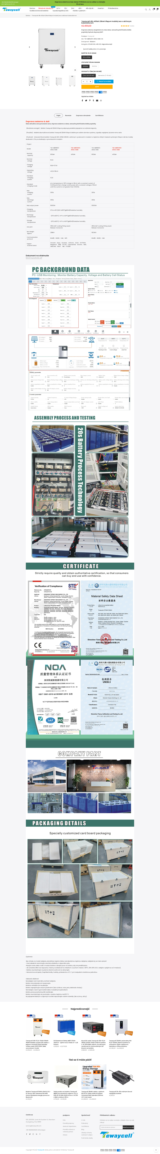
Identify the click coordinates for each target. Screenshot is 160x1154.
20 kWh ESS (91, 44)
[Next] (75, 47)
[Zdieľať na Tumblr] (93, 100)
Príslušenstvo (113, 8)
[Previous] (29, 47)
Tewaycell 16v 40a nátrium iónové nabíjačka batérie (120, 1092)
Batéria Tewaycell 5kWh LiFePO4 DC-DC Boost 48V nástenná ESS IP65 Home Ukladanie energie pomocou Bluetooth (38, 1094)
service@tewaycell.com (8, 4)
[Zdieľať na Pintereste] (90, 100)
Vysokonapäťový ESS (60, 11)
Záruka (65, 1135)
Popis (58, 115)
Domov (32, 8)
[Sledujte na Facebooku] (26, 1134)
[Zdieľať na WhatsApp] (101, 100)
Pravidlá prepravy (68, 1123)
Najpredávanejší (107, 44)
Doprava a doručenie (83, 115)
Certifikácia (99, 115)
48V (79, 8)
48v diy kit (89, 8)
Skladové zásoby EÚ (46, 8)
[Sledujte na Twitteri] (30, 1134)
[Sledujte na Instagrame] (33, 1134)
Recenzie (68, 115)
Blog (82, 1129)
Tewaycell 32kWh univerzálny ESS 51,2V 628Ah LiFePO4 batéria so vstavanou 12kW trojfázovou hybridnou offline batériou (120, 1043)
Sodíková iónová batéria (39, 11)
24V (72, 8)
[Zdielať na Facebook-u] (82, 100)
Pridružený (84, 1123)
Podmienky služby (87, 1138)
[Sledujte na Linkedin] (36, 1134)
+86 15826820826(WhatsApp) (9, 2)
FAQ (64, 1120)
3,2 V (58, 8)
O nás (83, 1120)
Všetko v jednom (79, 11)
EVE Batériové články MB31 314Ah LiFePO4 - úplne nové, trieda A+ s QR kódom (66, 1042)
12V (65, 8)
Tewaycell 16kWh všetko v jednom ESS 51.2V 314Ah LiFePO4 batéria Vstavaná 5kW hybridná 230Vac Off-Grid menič (92, 1094)
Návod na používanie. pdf (34, 258)
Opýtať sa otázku (87, 96)
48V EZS (98, 44)
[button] (125, 26)
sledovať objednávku (69, 1126)
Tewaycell (91, 36)
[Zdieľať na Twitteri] (86, 100)
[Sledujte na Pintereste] (40, 1134)
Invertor (101, 8)
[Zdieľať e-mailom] (97, 101)
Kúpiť (97, 87)
